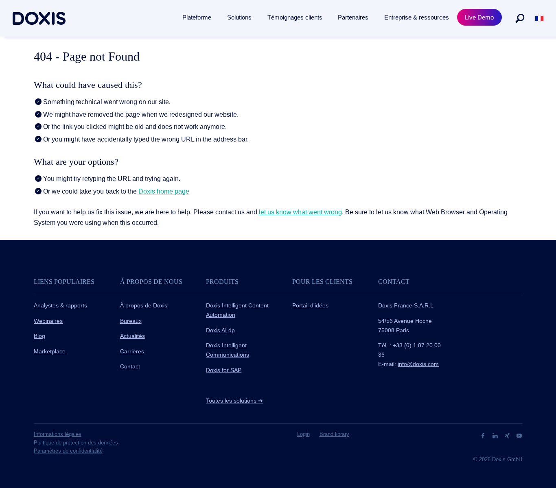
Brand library (334, 434)
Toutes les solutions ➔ (234, 400)
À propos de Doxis (143, 305)
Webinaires (48, 321)
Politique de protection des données (76, 443)
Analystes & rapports (60, 305)
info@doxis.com (418, 364)
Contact (130, 366)
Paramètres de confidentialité (68, 451)
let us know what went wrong (300, 212)
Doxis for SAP (223, 370)
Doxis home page (163, 191)
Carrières (132, 351)
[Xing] (508, 435)
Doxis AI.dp (220, 330)
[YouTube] (519, 435)
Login (303, 434)
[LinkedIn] (496, 435)
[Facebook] (483, 435)
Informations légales (57, 434)
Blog (39, 336)
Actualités (132, 336)
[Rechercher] (519, 18)
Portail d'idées (310, 305)
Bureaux (131, 321)
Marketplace (50, 351)
